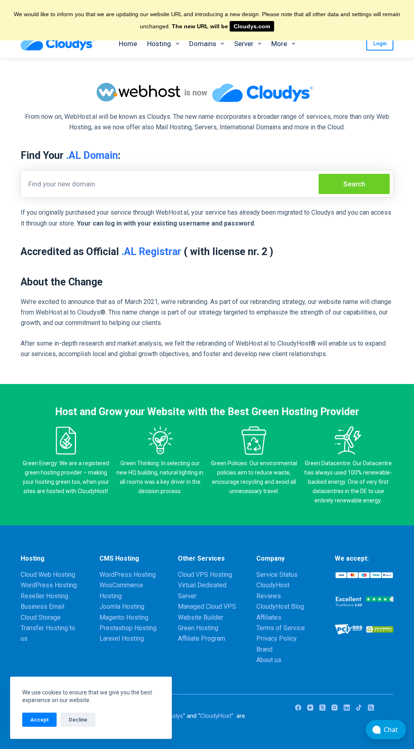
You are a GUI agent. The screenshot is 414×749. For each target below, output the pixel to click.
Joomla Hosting (121, 606)
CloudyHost (215, 715)
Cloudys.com (252, 26)
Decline (78, 720)
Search (354, 184)
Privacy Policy (276, 638)
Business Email (42, 606)
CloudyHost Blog (280, 606)
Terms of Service (280, 628)
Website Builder (200, 617)
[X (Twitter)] (322, 708)
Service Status (277, 574)
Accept (39, 720)
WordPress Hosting (49, 585)
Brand (264, 649)
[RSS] (371, 708)
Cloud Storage (41, 617)
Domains (202, 44)
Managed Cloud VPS (207, 606)
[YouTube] (310, 708)
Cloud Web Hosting (48, 574)
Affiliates (268, 617)
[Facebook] (298, 708)
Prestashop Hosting (127, 628)
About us (268, 660)
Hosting (159, 44)
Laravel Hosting (121, 638)
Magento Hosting (123, 617)
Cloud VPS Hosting (205, 574)
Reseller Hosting (44, 596)
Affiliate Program (201, 638)
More (279, 44)
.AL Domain (92, 155)
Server (243, 44)
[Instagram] (335, 708)
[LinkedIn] (347, 708)
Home (128, 44)
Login (380, 43)
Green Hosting (198, 628)
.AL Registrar (151, 251)
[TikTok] (359, 708)
